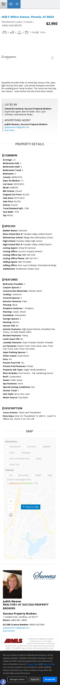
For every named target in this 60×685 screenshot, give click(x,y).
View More (10, 130)
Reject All (35, 679)
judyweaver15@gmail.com (17, 127)
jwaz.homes (9, 630)
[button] (3, 681)
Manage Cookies (17, 679)
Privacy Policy (32, 664)
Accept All (50, 679)
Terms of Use (49, 664)
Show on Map (31, 506)
